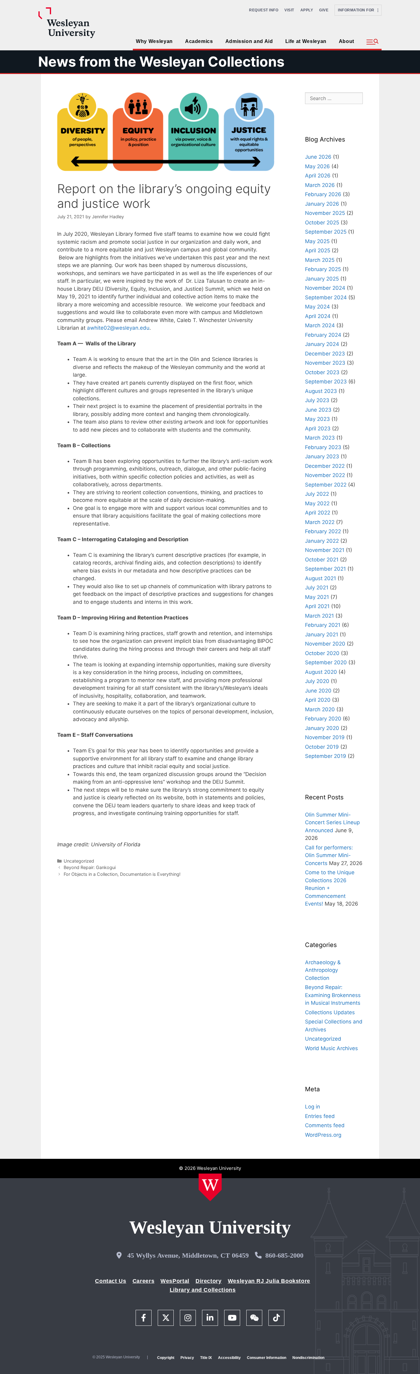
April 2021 (317, 606)
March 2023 (320, 438)
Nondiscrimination (308, 1358)
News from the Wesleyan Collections (161, 61)
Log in (312, 1107)
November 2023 (325, 363)
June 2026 (318, 157)
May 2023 (317, 419)
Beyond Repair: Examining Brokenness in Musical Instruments (333, 995)
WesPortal (174, 1281)
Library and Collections (203, 1290)
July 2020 (317, 681)
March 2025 (320, 260)
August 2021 (320, 578)
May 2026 (317, 166)
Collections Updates (330, 1012)
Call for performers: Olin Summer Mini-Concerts (329, 855)
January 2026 (322, 204)
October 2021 (322, 560)
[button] (372, 42)
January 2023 (322, 456)
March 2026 (320, 185)
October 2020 (322, 653)
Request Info (263, 10)
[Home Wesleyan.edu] (210, 1187)
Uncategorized (79, 861)
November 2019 (325, 737)
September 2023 (326, 381)
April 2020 (318, 700)
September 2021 (325, 569)
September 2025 (326, 232)
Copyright (165, 1358)
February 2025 (323, 269)
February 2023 (323, 447)
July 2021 (316, 587)
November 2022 (325, 475)
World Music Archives (331, 1048)
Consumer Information (266, 1358)
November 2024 (325, 288)
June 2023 (318, 410)
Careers (143, 1281)
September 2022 (326, 485)
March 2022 (320, 522)
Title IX (206, 1358)
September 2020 (326, 662)
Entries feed (320, 1116)
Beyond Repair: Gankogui (90, 867)
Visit (289, 10)
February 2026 (323, 194)
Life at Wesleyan (306, 41)
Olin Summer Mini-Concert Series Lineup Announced (332, 822)
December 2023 (325, 354)
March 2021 (319, 616)
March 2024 (320, 325)
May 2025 (317, 241)
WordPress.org (323, 1135)
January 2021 (321, 634)
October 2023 (322, 372)
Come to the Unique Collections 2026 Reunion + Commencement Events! (330, 888)
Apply (306, 10)
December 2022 (325, 466)
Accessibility (229, 1358)
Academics (199, 41)
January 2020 (322, 728)
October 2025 (322, 222)
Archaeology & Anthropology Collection (323, 970)
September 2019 (325, 756)
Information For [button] (358, 10)
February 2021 (322, 625)
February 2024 (323, 335)
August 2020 (321, 672)
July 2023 (317, 400)
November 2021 (324, 550)
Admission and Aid (249, 41)
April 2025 (317, 250)
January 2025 (322, 279)
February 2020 (323, 719)
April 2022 (317, 513)
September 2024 (326, 297)
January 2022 (322, 541)
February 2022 (323, 531)
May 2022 (317, 503)
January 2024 (322, 344)
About (346, 41)
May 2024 (317, 307)
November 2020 (325, 644)
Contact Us (110, 1281)
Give (323, 10)
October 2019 (322, 747)
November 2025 (325, 213)
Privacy (187, 1358)
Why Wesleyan (154, 41)
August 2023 (321, 391)
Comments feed (325, 1125)
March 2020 (320, 709)
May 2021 (317, 597)
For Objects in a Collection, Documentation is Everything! (122, 874)
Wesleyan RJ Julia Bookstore (269, 1281)
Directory (209, 1281)
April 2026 (318, 176)
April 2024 (318, 316)
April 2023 (318, 428)
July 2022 (317, 494)
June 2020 (318, 691)
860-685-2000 (284, 1255)
